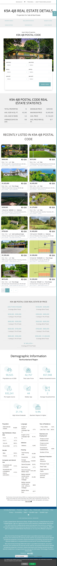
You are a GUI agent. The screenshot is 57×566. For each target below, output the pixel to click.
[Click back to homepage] (3, 1)
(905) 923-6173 (19, 1)
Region (26, 510)
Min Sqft (8, 76)
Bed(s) (7, 69)
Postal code (37, 510)
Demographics (28, 25)
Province (19, 510)
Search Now (45, 84)
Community (45, 510)
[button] (55, 13)
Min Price (8, 62)
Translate (39, 556)
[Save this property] (54, 146)
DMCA (25, 512)
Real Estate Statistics (28, 20)
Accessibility (18, 512)
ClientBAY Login (33, 512)
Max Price (31, 62)
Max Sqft (31, 76)
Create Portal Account (45, 1)
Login (36, 1)
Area (52, 510)
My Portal (30, 1)
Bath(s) (30, 69)
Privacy (11, 512)
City (31, 510)
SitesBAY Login (44, 512)
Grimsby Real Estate (9, 510)
